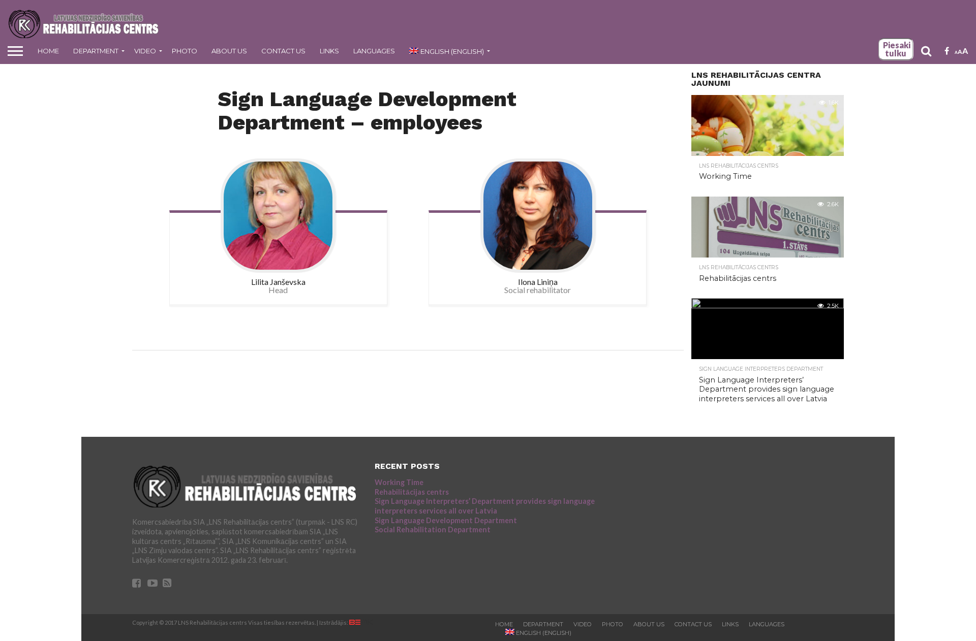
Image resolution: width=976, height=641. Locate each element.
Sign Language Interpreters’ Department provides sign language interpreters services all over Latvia (485, 506)
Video (145, 51)
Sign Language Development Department (446, 520)
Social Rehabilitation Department (433, 529)
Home (48, 51)
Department (95, 51)
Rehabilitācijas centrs (412, 492)
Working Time (399, 482)
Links (329, 51)
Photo (184, 51)
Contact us (283, 51)
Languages (374, 51)
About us (229, 51)
